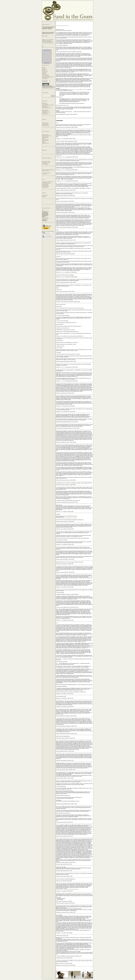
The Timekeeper (45, 218)
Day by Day (44, 196)
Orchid (43, 138)
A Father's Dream (45, 106)
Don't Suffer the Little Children (47, 105)
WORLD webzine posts (46, 107)
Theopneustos (45, 113)
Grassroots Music (45, 125)
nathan (61, 138)
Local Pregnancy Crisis (46, 183)
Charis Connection (45, 123)
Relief (43, 141)
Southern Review (45, 143)
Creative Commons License (47, 87)
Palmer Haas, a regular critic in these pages (67, 373)
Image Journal (45, 136)
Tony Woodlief (63, 380)
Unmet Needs (45, 187)
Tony (61, 511)
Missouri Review (45, 139)
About (43, 68)
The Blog (44, 67)
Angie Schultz (62, 169)
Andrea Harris (63, 156)
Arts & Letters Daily (46, 161)
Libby (61, 932)
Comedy (43, 70)
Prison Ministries (45, 185)
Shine (61, 544)
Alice (43, 210)
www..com (47, 50)
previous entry (59, 25)
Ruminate (44, 142)
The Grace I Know (45, 111)
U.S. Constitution (45, 164)
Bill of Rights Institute (46, 162)
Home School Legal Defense (47, 181)
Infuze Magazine (45, 137)
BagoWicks (62, 276)
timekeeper (62, 272)
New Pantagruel (45, 140)
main (63, 25)
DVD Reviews (45, 71)
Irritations (44, 73)
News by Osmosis (45, 75)
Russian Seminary (45, 186)
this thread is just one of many (73, 89)
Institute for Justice (45, 182)
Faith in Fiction (45, 124)
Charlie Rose (84, 89)
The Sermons (44, 78)
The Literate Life (45, 74)
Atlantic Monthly (45, 134)
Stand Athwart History (46, 172)
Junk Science (44, 163)
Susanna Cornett (45, 211)
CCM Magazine (45, 122)
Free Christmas (45, 104)
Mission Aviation (45, 184)
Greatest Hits (44, 69)
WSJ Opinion (44, 173)
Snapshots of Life (45, 77)
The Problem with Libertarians (48, 76)
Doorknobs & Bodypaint (46, 135)
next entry (67, 25)
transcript (58, 160)
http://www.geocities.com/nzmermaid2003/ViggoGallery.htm (67, 889)
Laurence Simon (45, 217)
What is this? (46, 62)
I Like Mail (45, 35)
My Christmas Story (46, 112)
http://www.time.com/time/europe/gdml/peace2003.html (66, 517)
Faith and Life (44, 72)
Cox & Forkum (45, 195)
